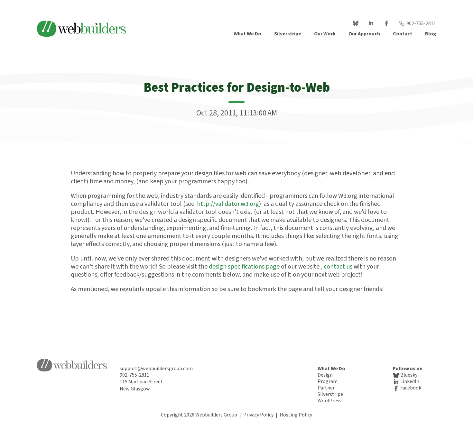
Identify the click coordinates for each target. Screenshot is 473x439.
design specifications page (244, 266)
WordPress (329, 400)
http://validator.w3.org (228, 203)
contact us (339, 266)
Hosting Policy (296, 414)
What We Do (331, 368)
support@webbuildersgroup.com (156, 368)
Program (328, 381)
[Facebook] (386, 23)
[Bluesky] (355, 23)
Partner (326, 387)
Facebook (410, 387)
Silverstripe (330, 394)
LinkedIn (409, 381)
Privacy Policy (258, 414)
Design (325, 375)
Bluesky (408, 375)
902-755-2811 (421, 23)
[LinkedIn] (371, 23)
